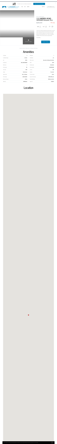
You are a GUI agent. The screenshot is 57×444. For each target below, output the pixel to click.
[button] (28, 315)
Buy (25, 6)
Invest (28, 6)
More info (39, 442)
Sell (22, 6)
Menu (44, 6)
